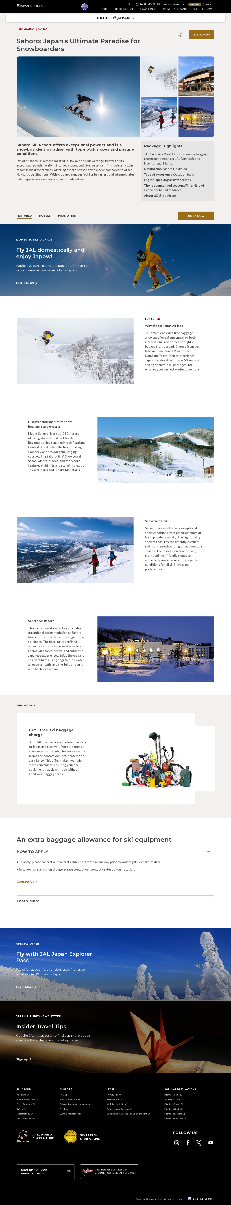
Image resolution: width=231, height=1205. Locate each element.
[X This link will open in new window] (199, 1142)
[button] (115, 851)
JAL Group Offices (26, 1118)
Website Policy (114, 1099)
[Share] (179, 34)
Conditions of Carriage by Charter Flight (127, 1113)
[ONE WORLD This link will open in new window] (84, 6)
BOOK (103, 8)
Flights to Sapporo (173, 1113)
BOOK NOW (202, 34)
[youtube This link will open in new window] (210, 1142)
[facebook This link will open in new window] (188, 1142)
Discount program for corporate (76, 1104)
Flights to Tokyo (172, 1104)
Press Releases (24, 1104)
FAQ (62, 1094)
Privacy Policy (114, 1094)
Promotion (67, 215)
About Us (21, 1094)
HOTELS (45, 215)
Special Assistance (69, 1099)
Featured (24, 215)
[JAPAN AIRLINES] (48, 6)
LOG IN (195, 4)
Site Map (64, 1109)
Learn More (26, 987)
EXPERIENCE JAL (123, 8)
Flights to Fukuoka (173, 1118)
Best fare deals (172, 1094)
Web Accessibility (116, 1104)
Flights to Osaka (172, 1109)
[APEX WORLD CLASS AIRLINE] (36, 1142)
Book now (196, 216)
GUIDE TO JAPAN (203, 8)
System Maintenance (70, 1113)
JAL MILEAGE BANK (175, 8)
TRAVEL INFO (148, 8)
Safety (20, 1109)
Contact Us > (27, 881)
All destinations (172, 1099)
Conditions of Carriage (118, 1109)
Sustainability (23, 1113)
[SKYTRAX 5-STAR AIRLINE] (84, 1143)
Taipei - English (150, 4)
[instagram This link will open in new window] (176, 1142)
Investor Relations (26, 1099)
